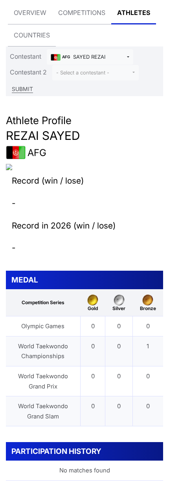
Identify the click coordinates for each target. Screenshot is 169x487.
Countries (32, 35)
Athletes (133, 13)
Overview (30, 13)
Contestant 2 (28, 72)
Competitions (81, 13)
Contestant (25, 56)
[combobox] (90, 57)
